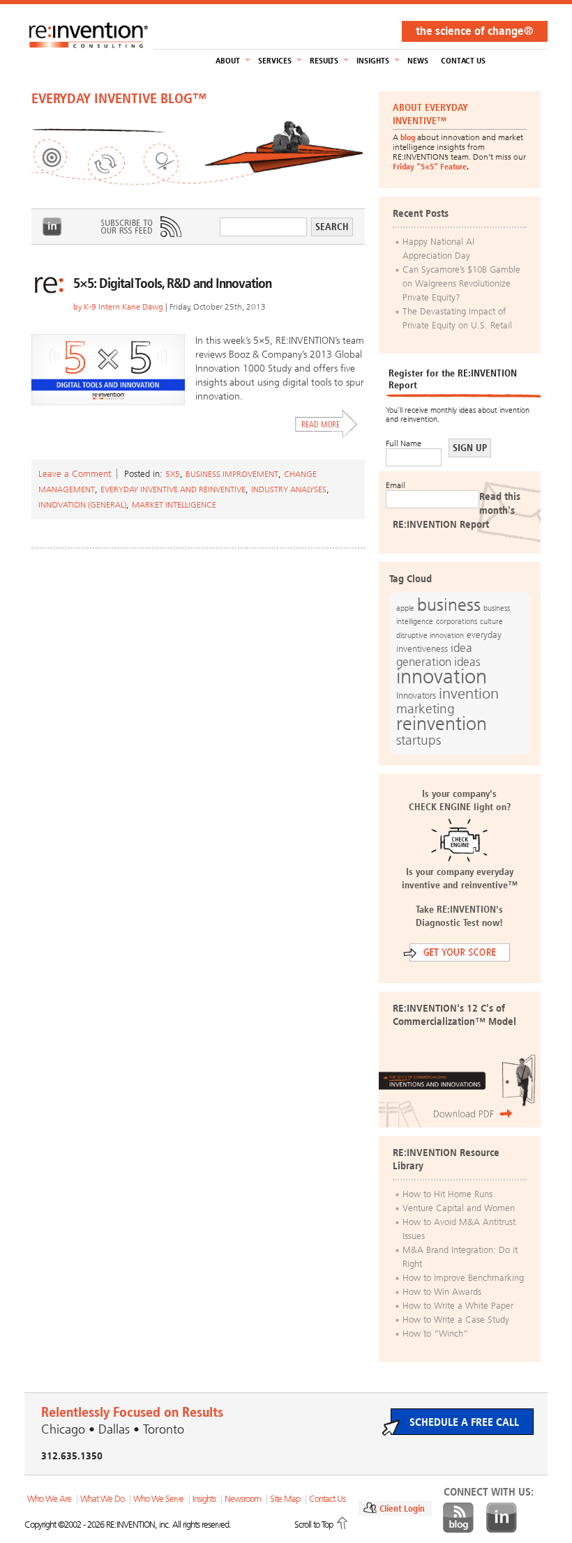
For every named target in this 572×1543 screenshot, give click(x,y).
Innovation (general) (82, 505)
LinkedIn (52, 227)
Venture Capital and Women (458, 1208)
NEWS (417, 61)
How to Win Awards (441, 1291)
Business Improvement (232, 474)
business (449, 605)
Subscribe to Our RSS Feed (140, 226)
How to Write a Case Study (455, 1319)
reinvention (441, 724)
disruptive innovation (430, 635)
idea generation (434, 655)
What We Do (102, 1498)
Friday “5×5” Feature (430, 167)
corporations (456, 621)
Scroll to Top (313, 1524)
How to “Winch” (435, 1333)
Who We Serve (158, 1498)
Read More (326, 424)
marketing (425, 709)
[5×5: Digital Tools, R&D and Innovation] (108, 369)
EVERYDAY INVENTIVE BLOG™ (118, 98)
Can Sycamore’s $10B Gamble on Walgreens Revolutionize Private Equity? (461, 283)
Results (324, 61)
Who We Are (49, 1498)
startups (418, 740)
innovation (441, 676)
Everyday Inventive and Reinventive (173, 489)
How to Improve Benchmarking (463, 1277)
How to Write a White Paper (457, 1305)
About (228, 61)
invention (469, 693)
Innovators (416, 695)
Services (275, 61)
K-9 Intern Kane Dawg (123, 307)
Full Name (403, 443)
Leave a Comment (74, 474)
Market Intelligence (174, 505)
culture (491, 621)
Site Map (285, 1498)
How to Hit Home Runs (447, 1194)
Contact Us (463, 61)
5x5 (172, 474)
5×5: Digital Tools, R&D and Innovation (172, 283)
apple (405, 608)
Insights (372, 61)
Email (395, 485)
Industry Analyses (288, 489)
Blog (458, 1518)
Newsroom (243, 1498)
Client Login (402, 1508)
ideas (467, 662)
